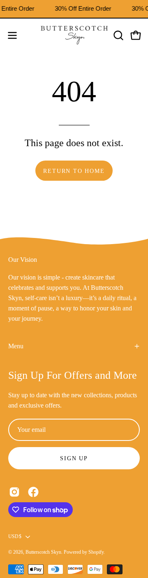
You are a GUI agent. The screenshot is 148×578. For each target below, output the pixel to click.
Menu (15, 346)
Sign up (74, 458)
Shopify (96, 552)
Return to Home (73, 171)
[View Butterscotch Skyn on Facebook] (33, 492)
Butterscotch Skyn (43, 552)
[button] (117, 35)
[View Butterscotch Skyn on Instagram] (14, 492)
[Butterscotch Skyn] (74, 35)
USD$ (14, 536)
